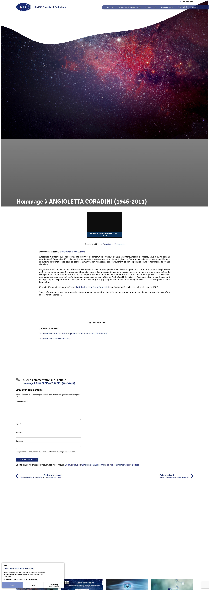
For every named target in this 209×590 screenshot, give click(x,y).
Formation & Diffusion (129, 7)
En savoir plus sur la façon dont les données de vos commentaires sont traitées (102, 465)
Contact (195, 7)
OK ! (13, 585)
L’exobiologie (166, 7)
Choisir (33, 585)
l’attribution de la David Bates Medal (93, 287)
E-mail (19, 432)
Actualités (150, 7)
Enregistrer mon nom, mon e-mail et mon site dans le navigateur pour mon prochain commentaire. (45, 453)
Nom (18, 424)
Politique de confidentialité (54, 585)
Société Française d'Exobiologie (50, 7)
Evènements (119, 244)
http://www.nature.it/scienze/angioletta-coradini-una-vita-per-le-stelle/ (73, 334)
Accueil (111, 7)
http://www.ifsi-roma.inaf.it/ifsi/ (54, 339)
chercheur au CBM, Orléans (72, 252)
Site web (19, 441)
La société (182, 7)
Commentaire (22, 401)
